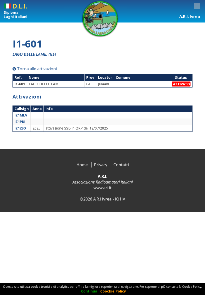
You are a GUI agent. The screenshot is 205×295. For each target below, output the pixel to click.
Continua (89, 291)
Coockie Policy (113, 291)
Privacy (100, 165)
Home (82, 165)
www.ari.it (103, 187)
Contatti (121, 165)
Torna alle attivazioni (36, 69)
